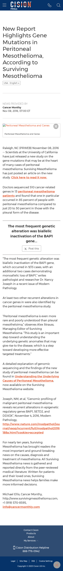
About (31, 537)
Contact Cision (31, 530)
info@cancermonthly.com (21, 507)
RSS (33, 561)
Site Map (23, 561)
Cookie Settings (46, 561)
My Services (30, 540)
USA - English (11, 83)
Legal (13, 561)
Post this (34, 248)
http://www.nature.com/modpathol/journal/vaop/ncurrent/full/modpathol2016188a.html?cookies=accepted (31, 428)
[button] (49, 5)
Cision (36, 566)
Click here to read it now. (29, 177)
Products (31, 533)
